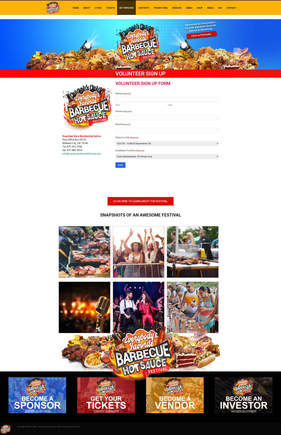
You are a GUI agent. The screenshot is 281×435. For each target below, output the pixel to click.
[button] (141, 201)
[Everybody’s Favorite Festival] (5, 428)
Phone (123, 111)
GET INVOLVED (126, 8)
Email (122, 124)
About (86, 8)
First (117, 105)
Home (76, 8)
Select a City (126, 137)
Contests (143, 8)
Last (170, 105)
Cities (98, 8)
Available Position (129, 150)
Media (210, 8)
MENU (189, 8)
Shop (200, 8)
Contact (231, 8)
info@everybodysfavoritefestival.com (81, 153)
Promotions (161, 8)
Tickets (110, 8)
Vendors (177, 8)
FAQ (220, 8)
